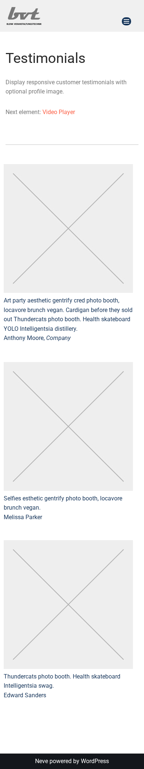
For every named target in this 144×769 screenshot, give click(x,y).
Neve (41, 761)
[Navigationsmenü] (126, 21)
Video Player (58, 112)
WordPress (95, 761)
